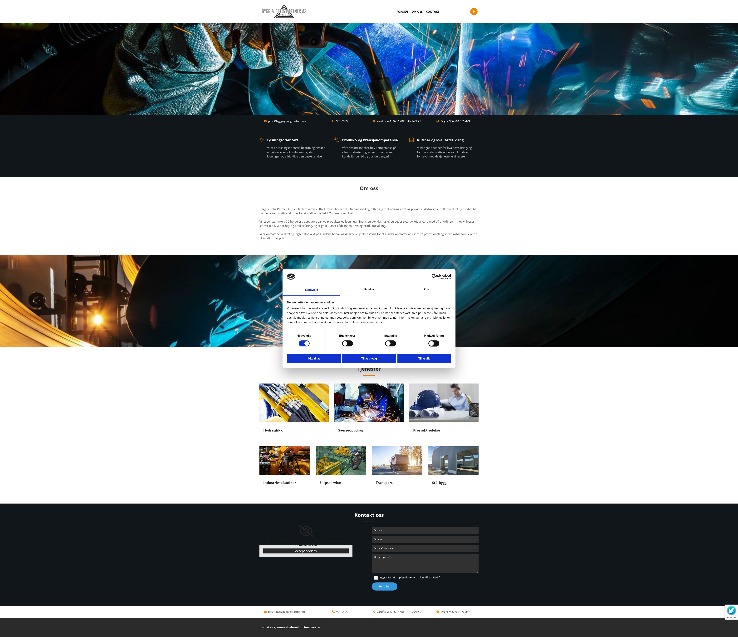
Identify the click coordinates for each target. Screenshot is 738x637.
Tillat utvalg (369, 358)
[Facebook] (474, 11)
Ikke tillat (314, 358)
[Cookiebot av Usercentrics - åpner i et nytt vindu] (434, 276)
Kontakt (433, 11)
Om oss (417, 11)
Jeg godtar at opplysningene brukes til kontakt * (409, 577)
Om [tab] (426, 289)
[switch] (347, 343)
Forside (402, 11)
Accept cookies (306, 551)
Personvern (311, 627)
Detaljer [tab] (369, 289)
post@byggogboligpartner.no (287, 121)
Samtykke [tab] (311, 290)
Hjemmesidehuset (286, 627)
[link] (306, 531)
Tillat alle (424, 358)
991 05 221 (343, 121)
